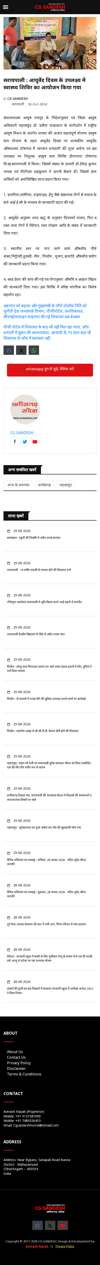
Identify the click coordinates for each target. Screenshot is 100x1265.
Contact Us (16, 1057)
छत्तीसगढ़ (44, 484)
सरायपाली (18, 104)
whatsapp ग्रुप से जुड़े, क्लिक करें (50, 368)
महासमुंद (66, 484)
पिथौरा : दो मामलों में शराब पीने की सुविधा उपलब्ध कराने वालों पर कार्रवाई (46, 699)
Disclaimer (16, 1068)
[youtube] (62, 1225)
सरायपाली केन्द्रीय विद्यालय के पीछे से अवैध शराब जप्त (36, 634)
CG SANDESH (17, 98)
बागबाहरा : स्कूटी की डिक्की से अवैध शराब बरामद (33, 538)
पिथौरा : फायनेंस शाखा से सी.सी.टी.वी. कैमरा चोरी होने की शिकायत (42, 731)
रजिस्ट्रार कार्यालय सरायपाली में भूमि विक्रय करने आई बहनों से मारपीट (44, 602)
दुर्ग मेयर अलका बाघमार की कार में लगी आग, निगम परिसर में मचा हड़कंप (46, 924)
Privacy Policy (19, 1062)
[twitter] (50, 1225)
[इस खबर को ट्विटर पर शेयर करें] (21, 350)
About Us (15, 1051)
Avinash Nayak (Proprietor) (23, 1111)
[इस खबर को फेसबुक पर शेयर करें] (8, 350)
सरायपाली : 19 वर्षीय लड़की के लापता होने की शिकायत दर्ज (39, 570)
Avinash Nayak (37, 1246)
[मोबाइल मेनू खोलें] (5, 7)
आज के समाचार (18, 484)
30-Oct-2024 (37, 104)
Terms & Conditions (24, 1074)
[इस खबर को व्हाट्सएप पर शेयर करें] (34, 350)
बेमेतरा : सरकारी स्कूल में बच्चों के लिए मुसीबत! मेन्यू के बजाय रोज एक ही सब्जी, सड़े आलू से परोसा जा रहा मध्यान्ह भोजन (50, 958)
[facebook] (14, 441)
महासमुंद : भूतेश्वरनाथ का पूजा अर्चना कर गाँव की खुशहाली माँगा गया (44, 827)
